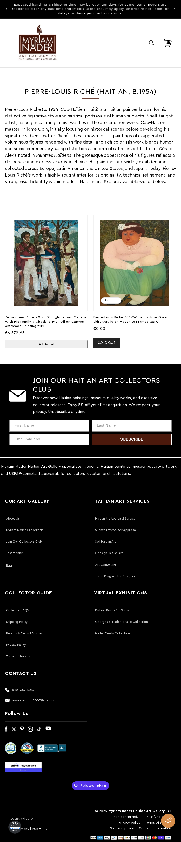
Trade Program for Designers (116, 576)
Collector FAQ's (17, 610)
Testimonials (15, 553)
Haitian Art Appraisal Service (115, 518)
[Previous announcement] (6, 9)
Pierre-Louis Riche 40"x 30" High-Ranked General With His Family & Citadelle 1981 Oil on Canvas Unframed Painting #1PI (46, 321)
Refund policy (160, 816)
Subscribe (131, 439)
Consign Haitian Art (109, 553)
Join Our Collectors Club (24, 541)
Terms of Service (18, 656)
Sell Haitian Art (105, 541)
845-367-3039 (23, 690)
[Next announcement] (174, 9)
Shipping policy (122, 828)
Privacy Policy (16, 644)
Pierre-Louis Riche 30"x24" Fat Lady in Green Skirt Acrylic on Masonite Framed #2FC (131, 319)
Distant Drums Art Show (112, 610)
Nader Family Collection (112, 633)
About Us (13, 518)
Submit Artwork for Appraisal (115, 530)
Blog (9, 564)
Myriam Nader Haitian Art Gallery (137, 811)
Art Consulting (105, 564)
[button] (139, 42)
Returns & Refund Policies (24, 633)
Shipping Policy (17, 621)
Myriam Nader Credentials (24, 530)
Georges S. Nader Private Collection (121, 621)
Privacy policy (129, 822)
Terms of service (158, 822)
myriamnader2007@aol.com (34, 700)
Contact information (155, 828)
